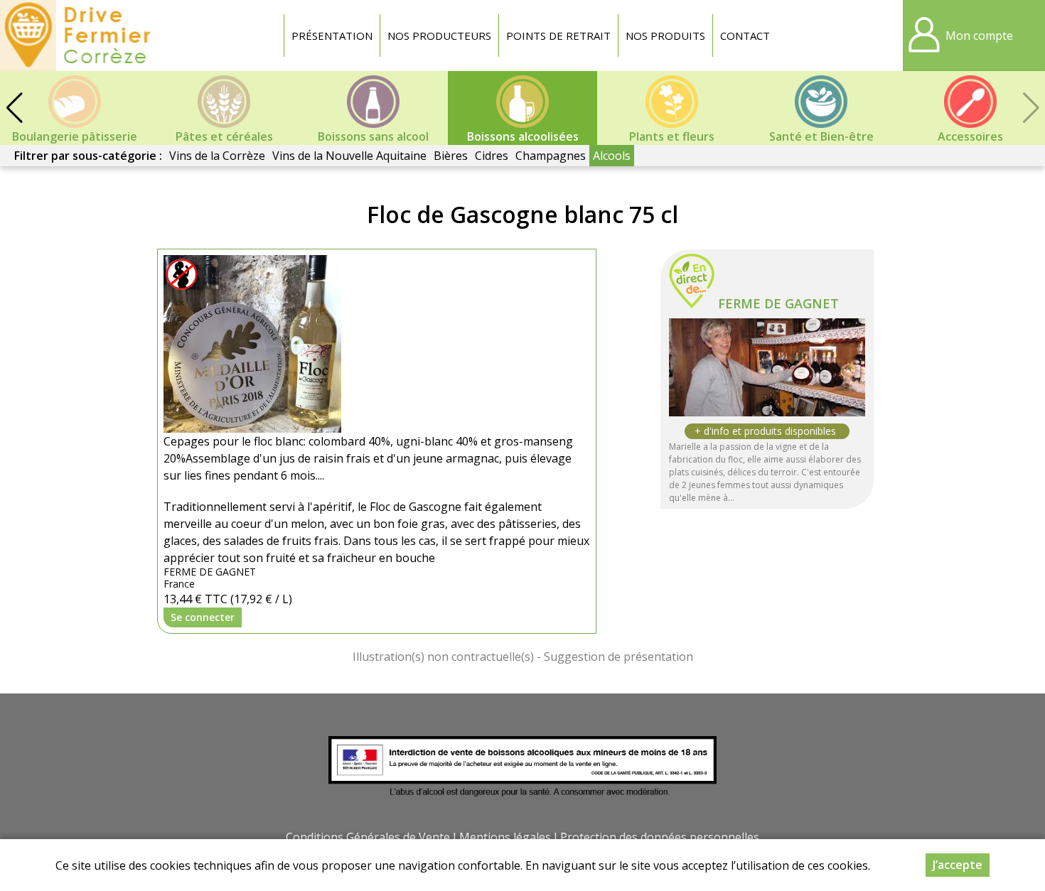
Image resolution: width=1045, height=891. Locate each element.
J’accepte (957, 865)
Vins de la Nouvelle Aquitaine (349, 155)
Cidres (491, 155)
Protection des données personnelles (659, 837)
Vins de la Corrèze (217, 155)
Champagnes (550, 155)
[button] (14, 108)
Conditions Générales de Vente (368, 837)
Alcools (612, 155)
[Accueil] (79, 35)
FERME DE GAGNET (778, 303)
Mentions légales (505, 837)
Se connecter (203, 617)
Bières (451, 155)
